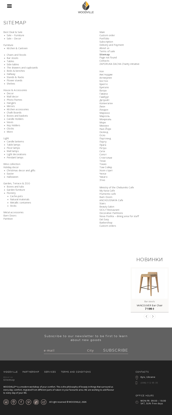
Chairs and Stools (16, 54)
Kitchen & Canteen (17, 48)
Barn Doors (9, 215)
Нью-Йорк (105, 128)
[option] (150, 289)
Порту (103, 141)
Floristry (11, 193)
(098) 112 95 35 (149, 382)
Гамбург (104, 96)
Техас (102, 160)
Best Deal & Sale (12, 32)
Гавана (103, 93)
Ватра (103, 90)
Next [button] (153, 316)
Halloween (12, 176)
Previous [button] (146, 316)
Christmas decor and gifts (21, 170)
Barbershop (106, 222)
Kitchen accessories (18, 109)
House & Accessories (15, 90)
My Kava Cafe (107, 190)
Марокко (104, 112)
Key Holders (13, 125)
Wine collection (11, 164)
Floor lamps (13, 147)
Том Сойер (105, 167)
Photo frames (14, 99)
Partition (8, 218)
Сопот (103, 154)
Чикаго (103, 176)
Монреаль (105, 119)
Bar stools (12, 58)
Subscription (106, 41)
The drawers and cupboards (22, 67)
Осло (102, 135)
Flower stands (14, 80)
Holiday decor (11, 167)
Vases (10, 122)
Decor (10, 93)
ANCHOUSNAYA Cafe (111, 200)
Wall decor (12, 96)
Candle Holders (15, 118)
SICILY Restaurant (109, 209)
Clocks (10, 128)
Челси (102, 173)
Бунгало (104, 87)
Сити (102, 151)
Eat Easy (104, 219)
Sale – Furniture (15, 35)
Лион (102, 106)
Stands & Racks (15, 77)
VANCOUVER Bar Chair (150, 305)
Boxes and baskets (17, 115)
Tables (10, 61)
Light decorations (16, 154)
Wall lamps (13, 151)
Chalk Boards (14, 112)
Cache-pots (16, 196)
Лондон (103, 109)
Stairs (102, 203)
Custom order (107, 35)
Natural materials (19, 199)
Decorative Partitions (111, 213)
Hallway (11, 74)
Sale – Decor (14, 38)
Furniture (8, 45)
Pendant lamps (15, 157)
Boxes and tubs (15, 186)
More (10, 131)
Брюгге (103, 84)
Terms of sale (107, 51)
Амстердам (106, 74)
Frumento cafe (107, 193)
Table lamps (13, 144)
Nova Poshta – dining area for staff (119, 216)
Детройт (104, 100)
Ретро (103, 148)
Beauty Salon (106, 206)
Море (102, 122)
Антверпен (105, 77)
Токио (103, 164)
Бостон (103, 80)
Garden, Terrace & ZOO (16, 183)
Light (6, 138)
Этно (102, 180)
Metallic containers (20, 202)
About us (104, 48)
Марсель (104, 116)
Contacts (104, 60)
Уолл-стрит (106, 170)
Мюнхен (104, 125)
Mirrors (11, 106)
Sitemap (104, 54)
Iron (101, 71)
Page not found (108, 57)
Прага (102, 144)
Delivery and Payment (111, 44)
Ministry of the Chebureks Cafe (116, 187)
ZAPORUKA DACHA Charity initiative (119, 63)
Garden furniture (16, 189)
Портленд (105, 138)
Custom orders (107, 225)
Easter (10, 173)
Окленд (103, 132)
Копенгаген (106, 103)
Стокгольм (105, 157)
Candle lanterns (15, 141)
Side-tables (13, 64)
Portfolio (104, 38)
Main (102, 32)
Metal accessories (13, 212)
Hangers (11, 103)
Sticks (13, 205)
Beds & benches (16, 70)
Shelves (11, 83)
